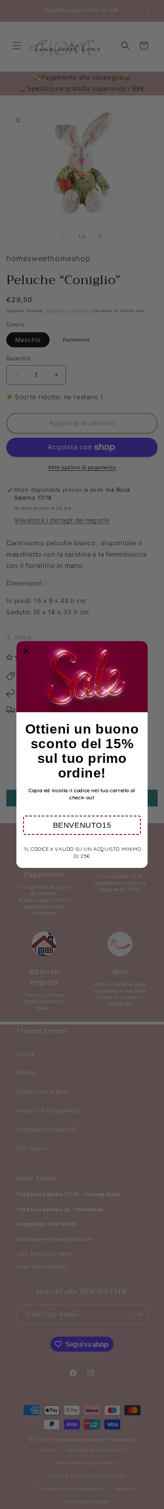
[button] (82, 825)
